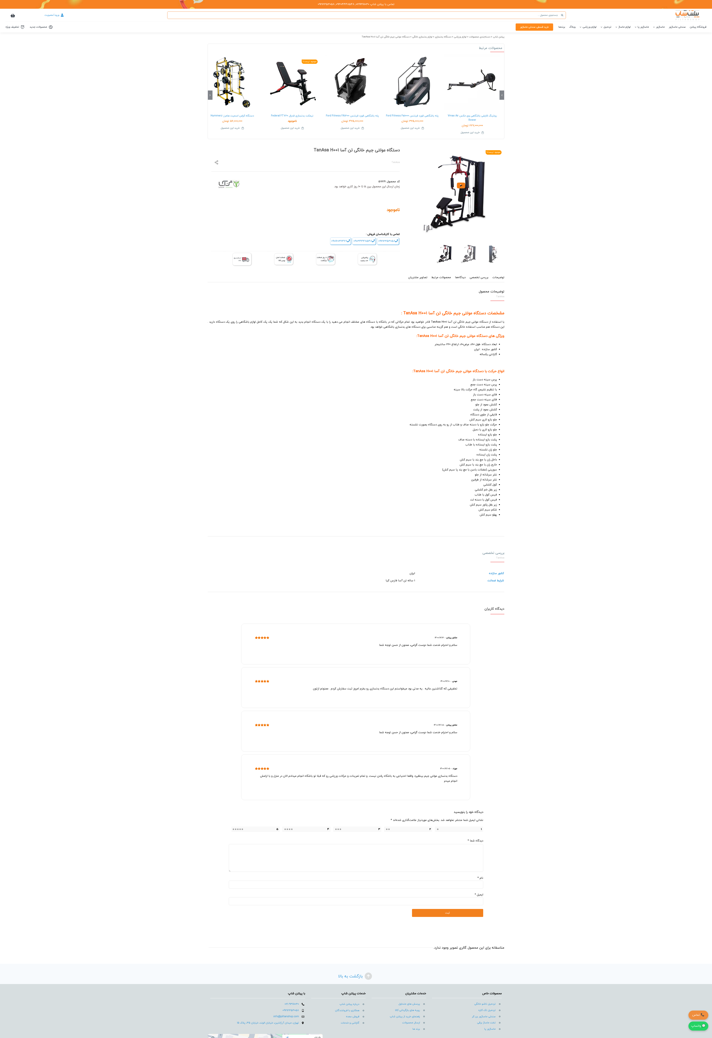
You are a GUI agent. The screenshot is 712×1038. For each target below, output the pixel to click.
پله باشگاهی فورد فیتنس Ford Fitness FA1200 (352, 116)
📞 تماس (698, 1015)
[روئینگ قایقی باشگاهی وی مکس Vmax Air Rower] (472, 82)
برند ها (416, 1029)
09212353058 (386, 241)
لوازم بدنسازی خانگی (422, 37)
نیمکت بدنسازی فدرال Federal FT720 (292, 116)
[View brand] (229, 181)
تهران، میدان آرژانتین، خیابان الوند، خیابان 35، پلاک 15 (268, 1023)
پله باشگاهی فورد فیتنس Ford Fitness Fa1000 (412, 116)
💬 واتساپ (698, 1026)
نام (480, 878)
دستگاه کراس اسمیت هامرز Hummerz (232, 116)
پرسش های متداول (409, 1004)
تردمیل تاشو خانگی (485, 1004)
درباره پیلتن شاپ (349, 1004)
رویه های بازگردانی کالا (407, 1010)
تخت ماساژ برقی (486, 1022)
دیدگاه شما (475, 841)
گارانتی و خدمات (350, 1023)
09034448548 (363, 241)
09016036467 (339, 241)
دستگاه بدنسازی (443, 37)
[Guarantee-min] (283, 255)
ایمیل (479, 895)
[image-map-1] (265, 1035)
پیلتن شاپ (498, 37)
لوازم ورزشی (460, 37)
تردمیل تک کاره (487, 1010)
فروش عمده (352, 1016)
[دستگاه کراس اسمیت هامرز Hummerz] (232, 82)
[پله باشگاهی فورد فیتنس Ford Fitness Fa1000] (412, 82)
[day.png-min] (325, 255)
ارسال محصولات (411, 1022)
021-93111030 (292, 1004)
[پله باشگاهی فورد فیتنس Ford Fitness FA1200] (352, 82)
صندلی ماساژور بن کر (484, 1016)
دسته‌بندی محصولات (479, 37)
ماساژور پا (490, 1029)
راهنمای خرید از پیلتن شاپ (405, 1016)
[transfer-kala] (242, 254)
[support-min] (367, 255)
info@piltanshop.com (286, 1016)
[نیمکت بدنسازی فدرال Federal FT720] (292, 82)
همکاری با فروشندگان (347, 1010)
